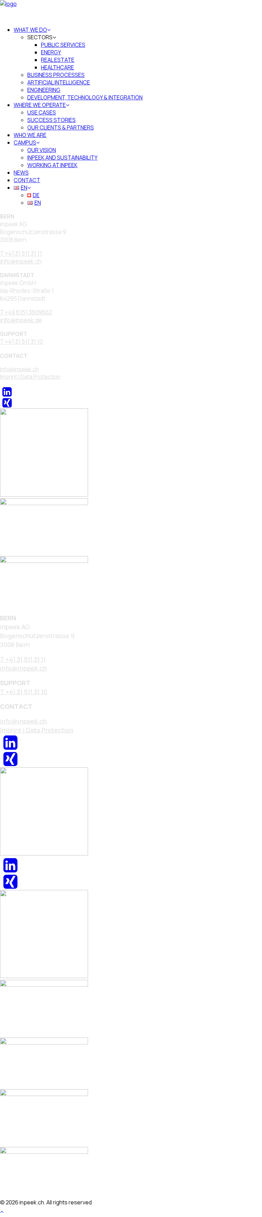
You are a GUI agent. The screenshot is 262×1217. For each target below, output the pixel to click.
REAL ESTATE (57, 60)
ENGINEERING (43, 90)
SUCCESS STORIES (51, 120)
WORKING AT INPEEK (52, 165)
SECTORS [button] (40, 37)
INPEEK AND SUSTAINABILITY (62, 157)
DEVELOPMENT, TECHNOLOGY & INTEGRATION (85, 97)
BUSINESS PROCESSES (56, 75)
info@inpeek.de (21, 320)
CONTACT (27, 180)
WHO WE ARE (30, 135)
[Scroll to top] (5, 1211)
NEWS (21, 172)
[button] (7, 393)
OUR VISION (41, 150)
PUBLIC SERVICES (63, 45)
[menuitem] (138, 63)
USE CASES (41, 112)
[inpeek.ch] (131, 10)
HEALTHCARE (57, 67)
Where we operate (40, 105)
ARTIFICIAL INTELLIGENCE (58, 82)
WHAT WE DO (30, 29)
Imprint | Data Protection (30, 376)
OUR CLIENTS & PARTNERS (60, 127)
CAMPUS (25, 142)
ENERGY (51, 52)
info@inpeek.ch (19, 369)
